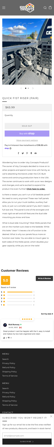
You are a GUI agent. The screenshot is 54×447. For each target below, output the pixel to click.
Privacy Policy (8, 363)
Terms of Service (9, 376)
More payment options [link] (27, 140)
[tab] (25, 88)
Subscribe (25, 441)
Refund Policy (8, 367)
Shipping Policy (9, 371)
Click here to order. (36, 189)
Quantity (9, 115)
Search (5, 359)
